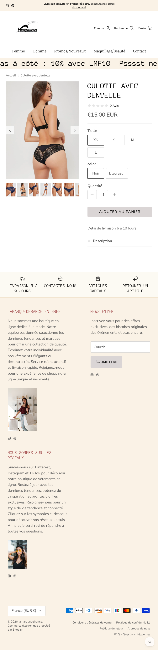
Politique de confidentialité (133, 622)
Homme (39, 51)
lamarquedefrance (30, 622)
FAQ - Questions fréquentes (132, 634)
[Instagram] (7, 5)
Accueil (11, 75)
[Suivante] (75, 130)
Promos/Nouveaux (70, 51)
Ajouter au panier (120, 211)
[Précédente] (10, 130)
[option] (42, 130)
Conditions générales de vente (92, 622)
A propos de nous (139, 628)
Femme (18, 51)
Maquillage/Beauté (109, 51)
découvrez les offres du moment (93, 5)
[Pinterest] (12, 5)
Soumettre (106, 362)
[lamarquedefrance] (30, 28)
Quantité (94, 185)
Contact (139, 51)
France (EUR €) (24, 610)
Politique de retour (111, 628)
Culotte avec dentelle (35, 75)
